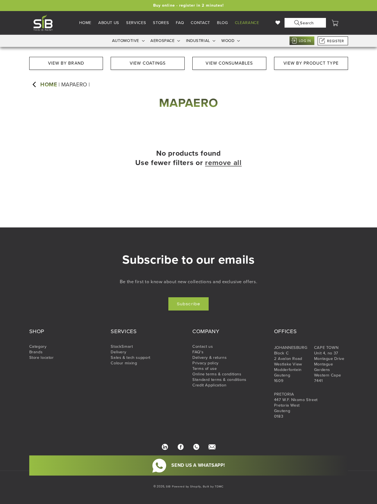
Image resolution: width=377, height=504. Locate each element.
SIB (168, 486)
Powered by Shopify (186, 486)
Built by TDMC (213, 486)
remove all (223, 163)
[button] (304, 23)
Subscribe (188, 304)
